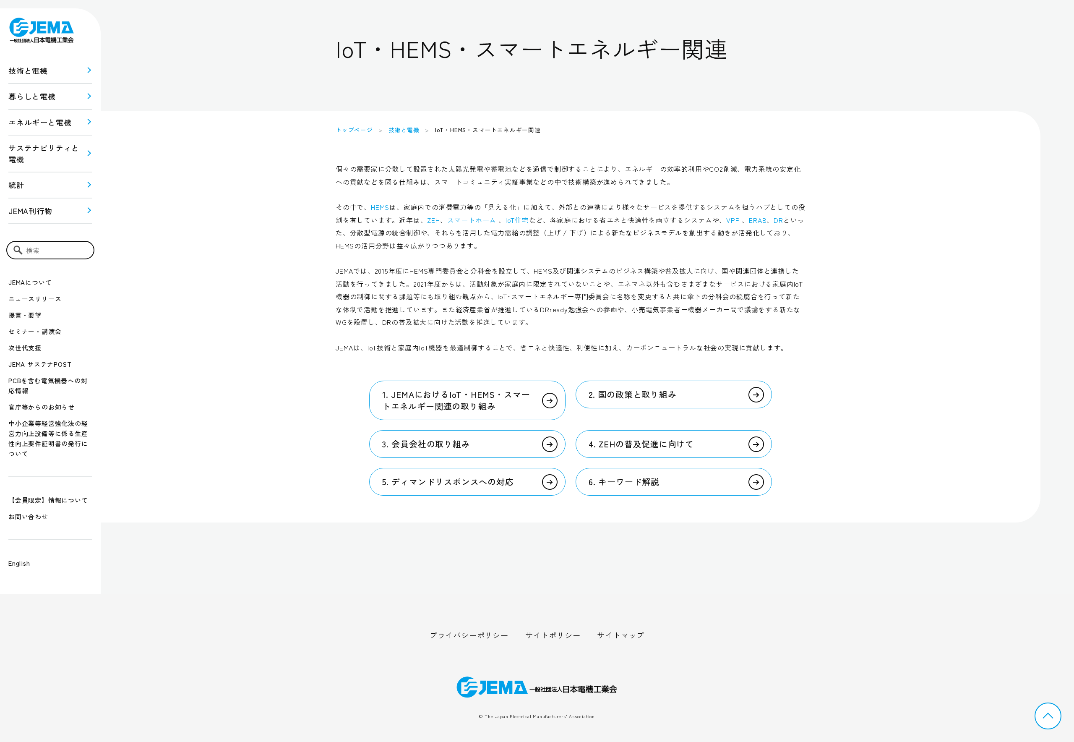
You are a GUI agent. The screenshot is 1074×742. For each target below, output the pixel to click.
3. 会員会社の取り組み (426, 444)
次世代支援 (25, 347)
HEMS (380, 207)
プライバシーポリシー (469, 635)
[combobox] (50, 250)
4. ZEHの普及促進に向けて (641, 444)
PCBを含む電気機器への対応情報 (47, 385)
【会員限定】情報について (48, 500)
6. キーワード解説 (624, 482)
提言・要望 (25, 315)
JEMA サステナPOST (39, 364)
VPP (733, 220)
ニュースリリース (34, 298)
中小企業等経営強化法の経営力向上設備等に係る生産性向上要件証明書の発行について (48, 438)
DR (778, 220)
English (19, 563)
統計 (16, 184)
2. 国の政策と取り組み (633, 394)
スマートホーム (472, 220)
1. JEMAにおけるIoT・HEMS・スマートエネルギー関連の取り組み (456, 400)
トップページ (354, 129)
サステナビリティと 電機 (43, 153)
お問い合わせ (28, 516)
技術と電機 (28, 70)
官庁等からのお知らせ (41, 406)
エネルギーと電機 (39, 122)
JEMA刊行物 (30, 210)
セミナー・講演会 (34, 331)
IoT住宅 (517, 220)
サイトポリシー (553, 635)
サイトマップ (620, 635)
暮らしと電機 (32, 96)
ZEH (433, 220)
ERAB (757, 220)
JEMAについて (30, 282)
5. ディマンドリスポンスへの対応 (448, 482)
